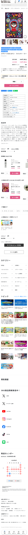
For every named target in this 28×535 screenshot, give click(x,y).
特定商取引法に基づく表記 (5, 522)
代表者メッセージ (18, 508)
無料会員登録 (10, 501)
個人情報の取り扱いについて (16, 522)
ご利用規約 (24, 522)
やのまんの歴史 (4, 510)
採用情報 (11, 510)
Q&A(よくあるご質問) (14, 515)
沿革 (12, 508)
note (2, 519)
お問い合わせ (23, 515)
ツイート (10, 90)
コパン (18, 211)
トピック (3, 508)
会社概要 (8, 508)
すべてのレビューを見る (14, 245)
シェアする (4, 90)
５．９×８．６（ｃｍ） (7, 211)
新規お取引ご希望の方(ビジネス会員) (8, 503)
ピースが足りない (4, 515)
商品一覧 (7, 8)
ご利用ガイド (4, 501)
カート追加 (15, 173)
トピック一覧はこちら (20, 296)
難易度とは (14, 107)
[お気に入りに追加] (25, 37)
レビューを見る (15, 149)
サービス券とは (15, 112)
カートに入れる (14, 85)
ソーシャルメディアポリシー (20, 510)
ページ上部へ (14, 252)
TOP (2, 8)
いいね (16, 90)
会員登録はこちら (23, 66)
